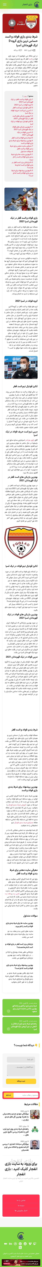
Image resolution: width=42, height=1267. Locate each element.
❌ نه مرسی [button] (21, 649)
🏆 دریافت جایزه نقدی (21, 643)
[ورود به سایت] (21, 623)
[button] (21, 633)
